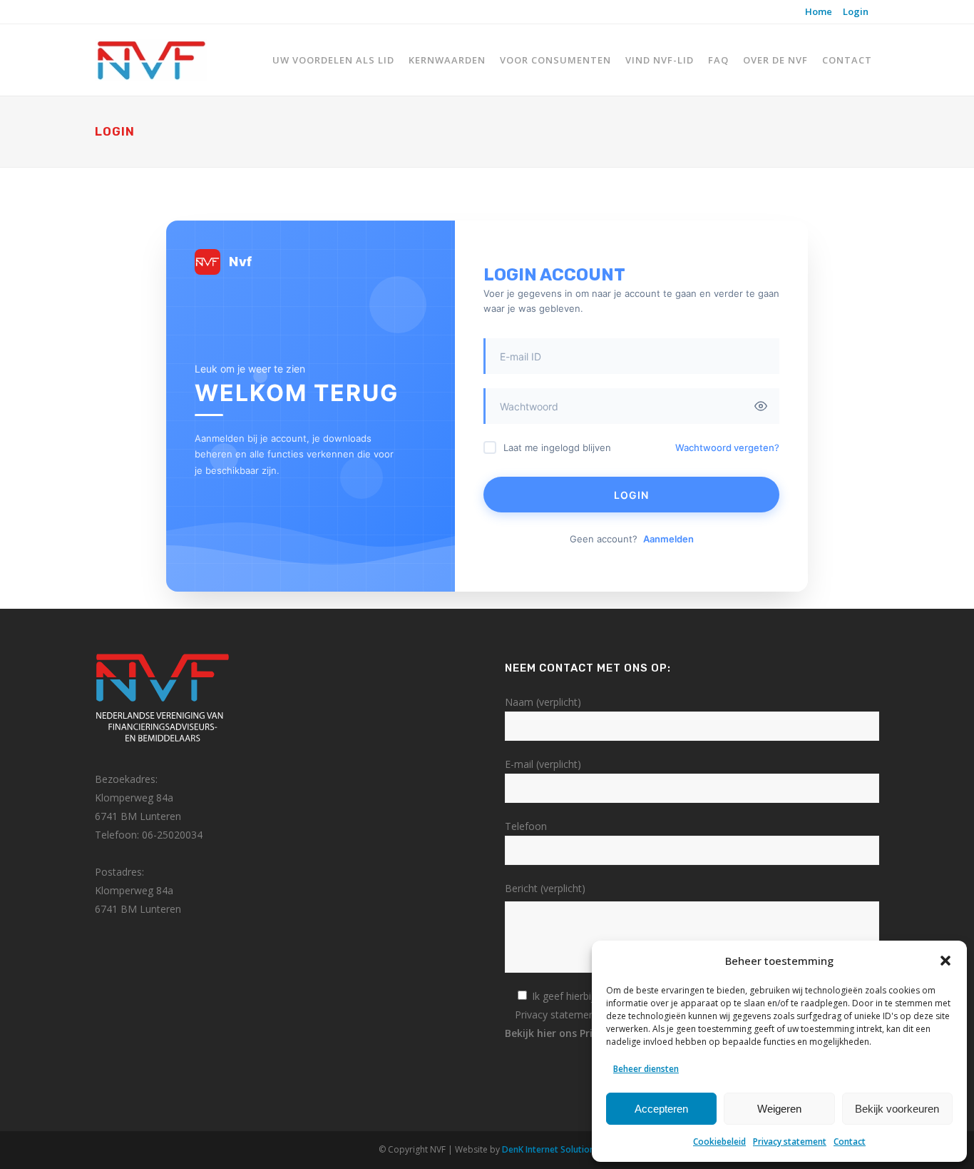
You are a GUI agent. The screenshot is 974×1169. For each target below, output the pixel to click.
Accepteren (661, 1109)
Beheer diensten (646, 1069)
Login (855, 11)
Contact (850, 1141)
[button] (945, 960)
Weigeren (779, 1109)
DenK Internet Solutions (550, 1149)
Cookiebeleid (719, 1141)
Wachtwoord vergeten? (727, 447)
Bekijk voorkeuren (897, 1109)
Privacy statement (789, 1141)
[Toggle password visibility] (761, 406)
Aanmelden (668, 539)
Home (818, 11)
